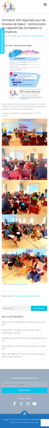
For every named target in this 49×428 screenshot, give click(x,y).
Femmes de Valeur (32, 296)
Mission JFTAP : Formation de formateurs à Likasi (21, 322)
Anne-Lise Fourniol (35, 36)
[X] (21, 403)
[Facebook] (14, 403)
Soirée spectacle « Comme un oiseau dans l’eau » (21, 346)
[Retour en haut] (24, 414)
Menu (45, 4)
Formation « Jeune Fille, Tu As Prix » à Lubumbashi (21, 338)
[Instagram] (28, 403)
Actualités (18, 296)
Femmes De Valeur (21, 284)
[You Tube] (34, 403)
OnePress (35, 419)
